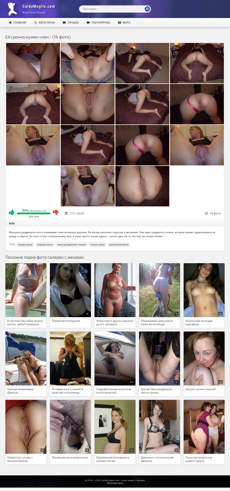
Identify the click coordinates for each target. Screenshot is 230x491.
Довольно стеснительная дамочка (157, 459)
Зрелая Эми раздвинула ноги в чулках (156, 390)
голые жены (97, 244)
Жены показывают (32, 9)
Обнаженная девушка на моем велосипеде (157, 322)
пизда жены (25, 244)
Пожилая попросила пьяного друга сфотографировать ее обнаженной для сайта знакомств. (200, 459)
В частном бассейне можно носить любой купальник (25, 322)
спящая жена (45, 244)
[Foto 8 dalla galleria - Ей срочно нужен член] (197, 123)
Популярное (100, 22)
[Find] (147, 9)
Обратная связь (115, 482)
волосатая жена (118, 244)
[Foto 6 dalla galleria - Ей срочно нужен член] (88, 123)
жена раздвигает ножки (71, 244)
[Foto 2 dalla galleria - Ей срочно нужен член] (88, 82)
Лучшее (73, 22)
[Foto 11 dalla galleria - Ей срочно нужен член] (142, 164)
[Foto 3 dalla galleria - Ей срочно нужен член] (142, 82)
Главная (19, 22)
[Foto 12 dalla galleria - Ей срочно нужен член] (197, 164)
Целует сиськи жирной (200, 389)
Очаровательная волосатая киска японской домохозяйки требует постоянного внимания (113, 390)
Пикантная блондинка (66, 320)
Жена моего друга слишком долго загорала (114, 322)
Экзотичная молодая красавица (198, 322)
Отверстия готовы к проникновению (20, 459)
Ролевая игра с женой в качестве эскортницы (67, 390)
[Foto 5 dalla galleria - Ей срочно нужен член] (33, 123)
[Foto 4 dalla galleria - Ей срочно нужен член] (197, 82)
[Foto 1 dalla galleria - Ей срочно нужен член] (33, 82)
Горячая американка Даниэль (20, 390)
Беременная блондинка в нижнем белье (112, 459)
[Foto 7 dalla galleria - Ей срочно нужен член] (142, 123)
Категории (47, 22)
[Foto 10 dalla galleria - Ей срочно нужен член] (88, 164)
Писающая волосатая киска (70, 457)
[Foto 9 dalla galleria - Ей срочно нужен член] (33, 164)
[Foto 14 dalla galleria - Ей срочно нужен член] (142, 205)
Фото (126, 22)
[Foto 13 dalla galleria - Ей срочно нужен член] (88, 205)
